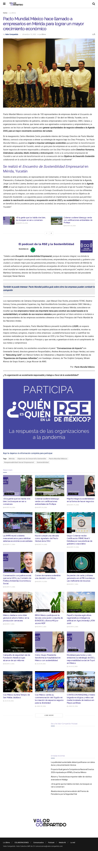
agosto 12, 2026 (9, 587)
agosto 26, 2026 (22, 223)
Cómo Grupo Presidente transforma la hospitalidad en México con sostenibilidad (47, 658)
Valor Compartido (11, 34)
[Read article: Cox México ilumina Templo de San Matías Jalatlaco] (17, 681)
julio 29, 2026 (41, 664)
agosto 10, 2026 (41, 581)
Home (5, 13)
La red (39, 494)
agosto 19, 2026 (73, 505)
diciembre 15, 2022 (29, 34)
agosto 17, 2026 (9, 544)
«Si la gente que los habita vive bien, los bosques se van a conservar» (16, 501)
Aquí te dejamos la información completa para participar (27, 453)
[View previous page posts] (47, 233)
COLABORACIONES (22, 842)
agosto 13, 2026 (73, 547)
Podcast (51, 842)
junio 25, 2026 (73, 706)
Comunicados (11, 531)
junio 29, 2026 (41, 706)
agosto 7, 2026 (73, 584)
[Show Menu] (4, 4)
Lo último (12, 13)
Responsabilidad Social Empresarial (19, 462)
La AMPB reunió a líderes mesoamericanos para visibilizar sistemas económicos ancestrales (17, 538)
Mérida (12, 459)
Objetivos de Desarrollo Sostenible (31, 459)
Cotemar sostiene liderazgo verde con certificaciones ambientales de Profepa (78, 220)
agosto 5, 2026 (41, 626)
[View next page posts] (51, 233)
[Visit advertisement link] (49, 246)
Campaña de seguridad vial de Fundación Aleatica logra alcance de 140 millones (16, 658)
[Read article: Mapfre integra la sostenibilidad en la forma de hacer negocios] (81, 485)
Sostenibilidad (43, 462)
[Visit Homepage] (16, 3)
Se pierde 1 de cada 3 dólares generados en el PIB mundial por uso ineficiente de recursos (81, 578)
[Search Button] (93, 4)
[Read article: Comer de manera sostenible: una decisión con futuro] (49, 562)
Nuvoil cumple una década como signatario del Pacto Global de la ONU (47, 538)
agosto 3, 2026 (9, 664)
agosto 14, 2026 (41, 544)
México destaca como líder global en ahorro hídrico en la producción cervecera (16, 618)
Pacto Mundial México (58, 459)
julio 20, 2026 (9, 701)
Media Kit (62, 842)
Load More (49, 715)
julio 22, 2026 (72, 666)
